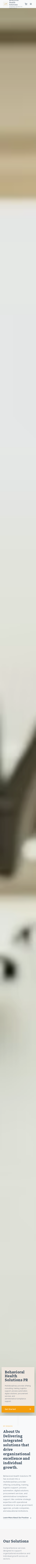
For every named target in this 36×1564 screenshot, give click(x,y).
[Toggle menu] (31, 4)
